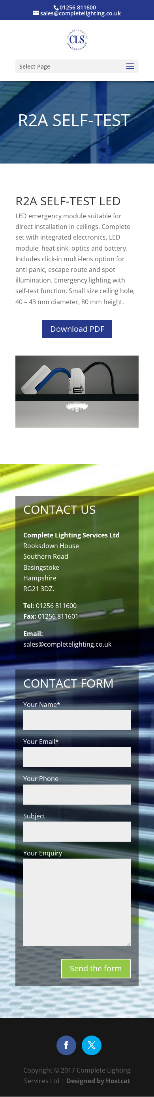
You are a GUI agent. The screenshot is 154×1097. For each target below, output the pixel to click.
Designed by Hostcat (97, 1081)
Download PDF (77, 329)
